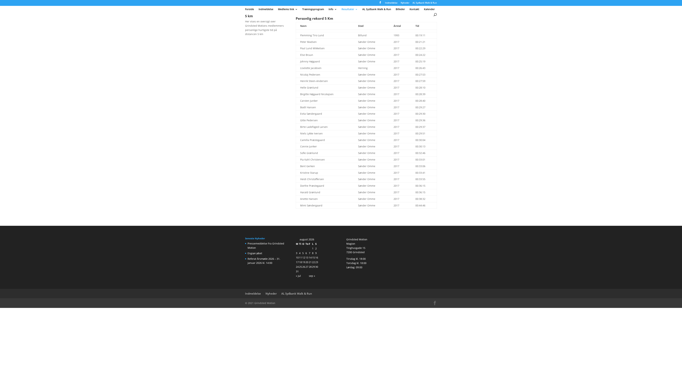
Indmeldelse (391, 3)
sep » (312, 276)
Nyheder (405, 3)
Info (331, 9)
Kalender (429, 9)
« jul (298, 276)
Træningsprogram (313, 9)
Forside (249, 9)
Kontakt (414, 9)
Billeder (400, 9)
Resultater (348, 9)
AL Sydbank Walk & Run (425, 3)
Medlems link (286, 9)
